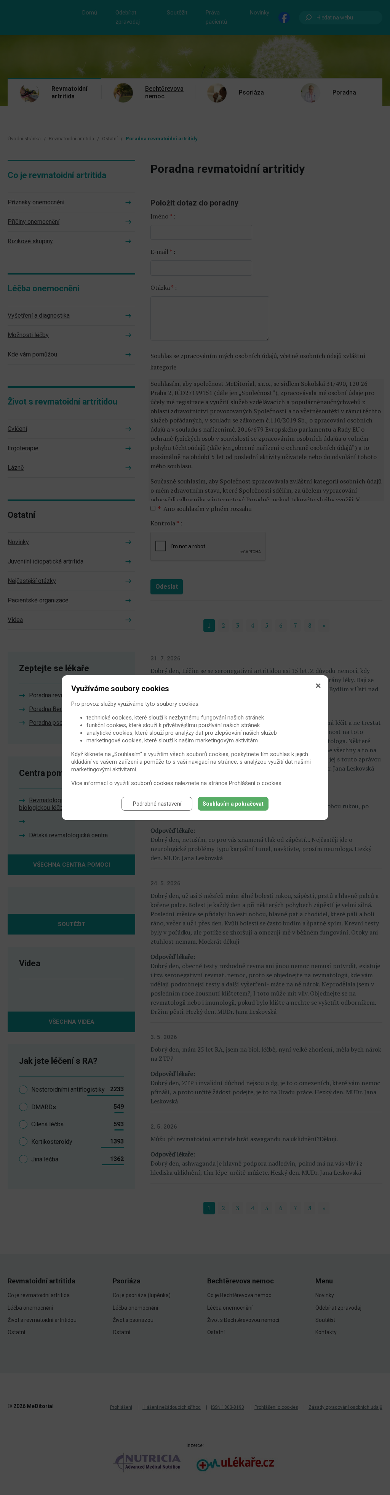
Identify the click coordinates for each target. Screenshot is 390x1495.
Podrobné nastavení (157, 804)
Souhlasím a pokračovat (233, 804)
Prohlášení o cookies (255, 783)
